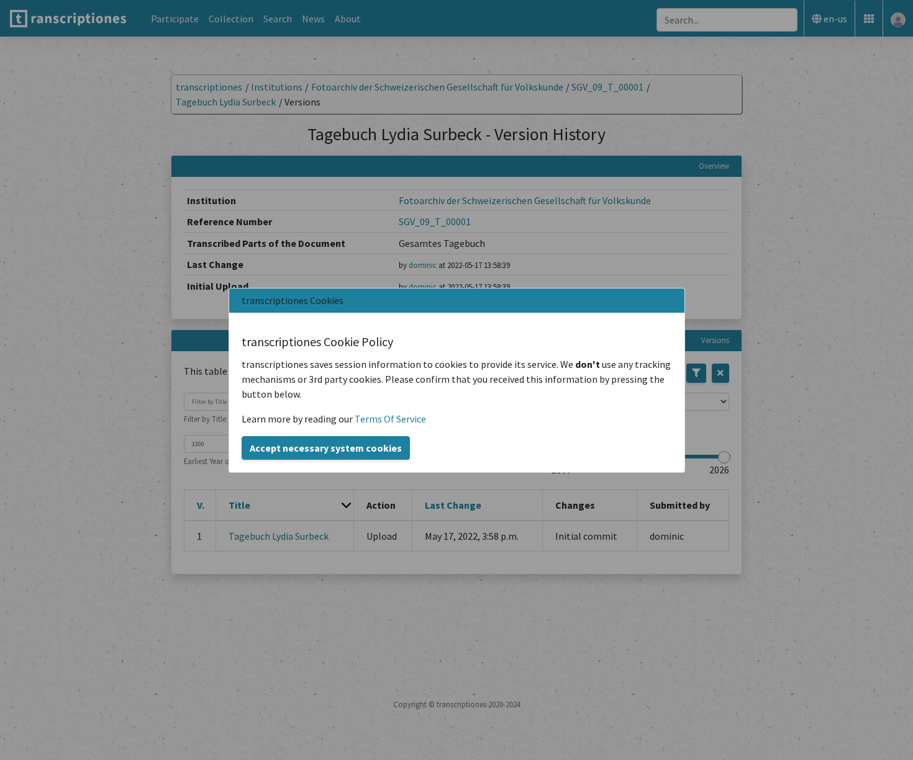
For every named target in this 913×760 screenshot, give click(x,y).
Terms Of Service (390, 419)
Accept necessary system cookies (326, 448)
